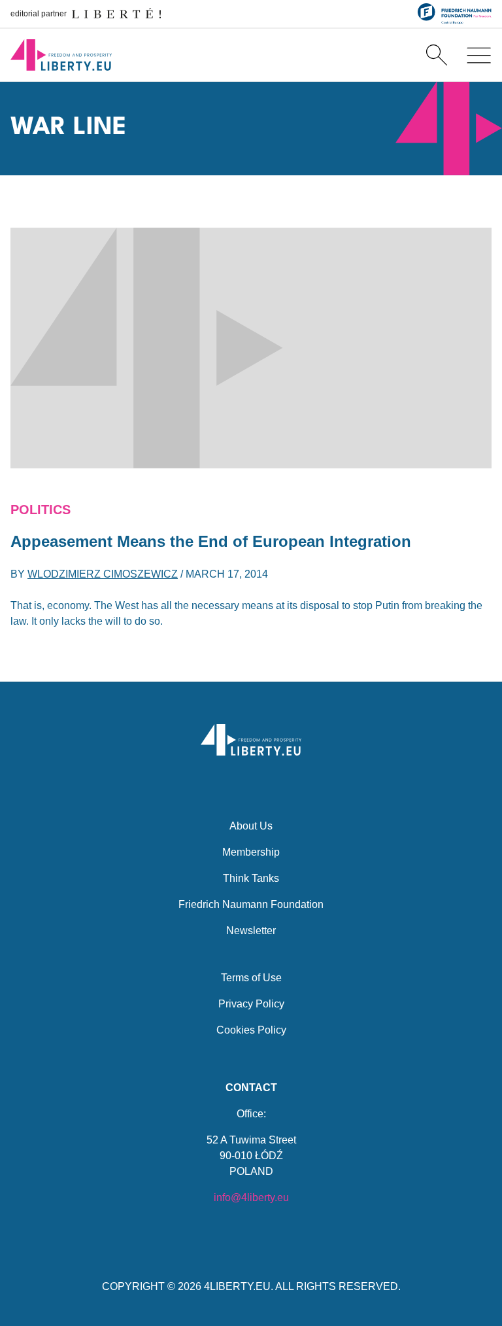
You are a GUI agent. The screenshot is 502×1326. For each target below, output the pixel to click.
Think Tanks (251, 878)
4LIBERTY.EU (237, 1286)
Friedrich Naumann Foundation (251, 904)
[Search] (436, 55)
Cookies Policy (251, 1030)
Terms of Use (251, 977)
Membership (251, 852)
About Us (251, 825)
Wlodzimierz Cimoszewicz (102, 574)
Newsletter (251, 930)
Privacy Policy (251, 1003)
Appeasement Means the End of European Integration (210, 541)
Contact (251, 1087)
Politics (40, 509)
